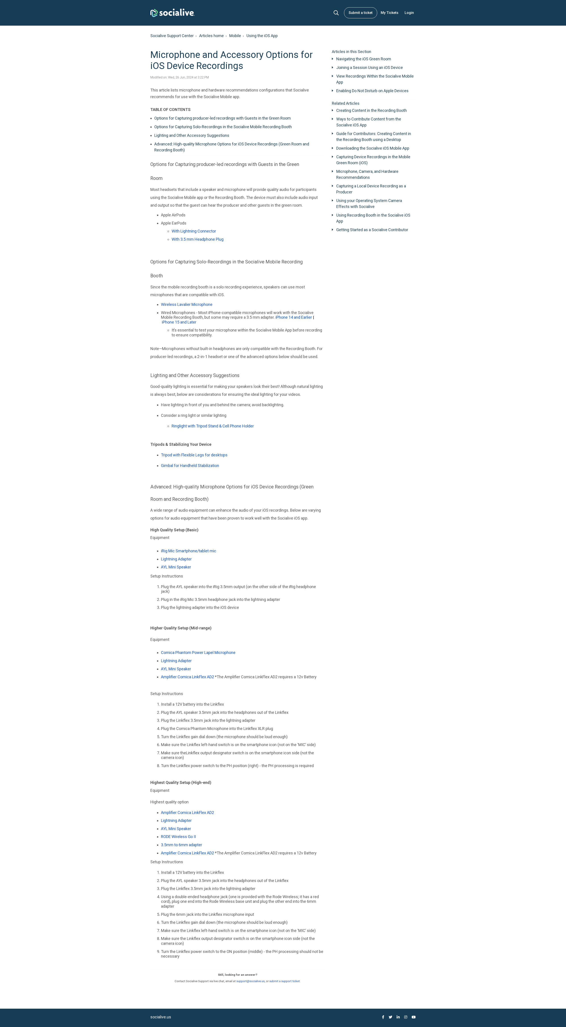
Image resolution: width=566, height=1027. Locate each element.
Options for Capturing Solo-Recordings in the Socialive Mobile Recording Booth (223, 126)
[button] (336, 13)
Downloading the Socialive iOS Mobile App (372, 148)
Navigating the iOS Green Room (363, 59)
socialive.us (160, 1017)
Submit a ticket (361, 13)
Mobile (235, 35)
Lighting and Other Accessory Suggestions (191, 135)
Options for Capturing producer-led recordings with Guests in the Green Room (222, 118)
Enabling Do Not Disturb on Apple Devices (372, 90)
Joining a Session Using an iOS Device (369, 67)
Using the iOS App (262, 35)
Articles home (211, 35)
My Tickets (389, 13)
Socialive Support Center (172, 35)
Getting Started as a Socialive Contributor (372, 229)
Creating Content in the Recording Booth (371, 110)
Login (409, 13)
